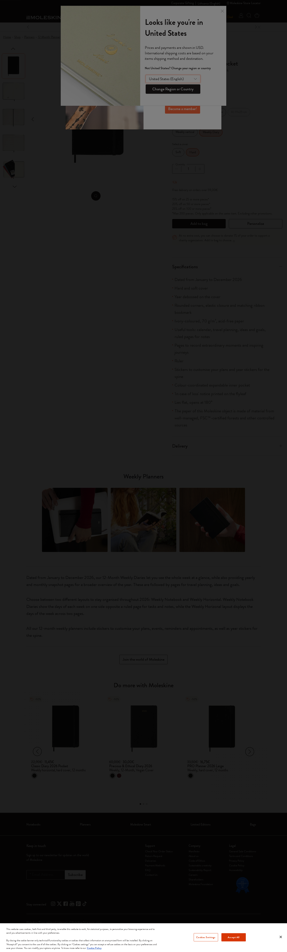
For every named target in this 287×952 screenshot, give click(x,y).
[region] (143, 937)
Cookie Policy (94, 948)
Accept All (233, 937)
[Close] (280, 937)
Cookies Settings (205, 937)
